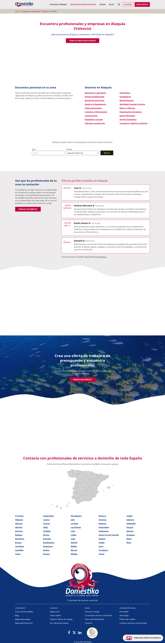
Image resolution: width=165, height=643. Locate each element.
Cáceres (46, 523)
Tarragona (103, 550)
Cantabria (19, 546)
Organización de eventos (131, 112)
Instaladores (125, 96)
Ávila (128, 542)
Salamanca (104, 531)
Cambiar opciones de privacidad (133, 623)
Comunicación (91, 115)
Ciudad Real (48, 516)
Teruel (101, 554)
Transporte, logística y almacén (134, 123)
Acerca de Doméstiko (24, 611)
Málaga (74, 554)
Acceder (128, 4)
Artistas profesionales (94, 96)
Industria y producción (95, 123)
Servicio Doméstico (128, 119)
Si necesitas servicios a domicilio (98, 615)
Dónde (69, 149)
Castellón (19, 550)
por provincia (100, 257)
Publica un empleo (28, 209)
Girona (46, 535)
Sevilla (101, 542)
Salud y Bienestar (127, 115)
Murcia (74, 550)
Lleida (73, 535)
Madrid (74, 542)
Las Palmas (76, 527)
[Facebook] (69, 632)
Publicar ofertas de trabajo (61, 619)
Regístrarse (142, 4)
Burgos (18, 542)
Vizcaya (129, 527)
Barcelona (19, 539)
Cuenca (46, 520)
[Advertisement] (81, 66)
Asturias (19, 531)
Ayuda (102, 4)
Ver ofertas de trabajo (59, 623)
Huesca (46, 554)
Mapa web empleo (23, 619)
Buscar (107, 153)
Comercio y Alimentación (96, 112)
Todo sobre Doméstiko (94, 619)
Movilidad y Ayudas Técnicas (132, 104)
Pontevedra (104, 527)
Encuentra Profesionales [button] (83, 4)
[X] (74, 632)
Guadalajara (48, 542)
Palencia (102, 523)
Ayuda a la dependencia (95, 104)
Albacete (19, 520)
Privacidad (124, 611)
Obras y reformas (127, 108)
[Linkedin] (79, 632)
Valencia (130, 520)
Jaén (73, 520)
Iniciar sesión (55, 615)
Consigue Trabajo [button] (58, 4)
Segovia (102, 539)
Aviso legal (124, 615)
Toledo (129, 516)
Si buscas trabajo (92, 611)
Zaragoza (130, 535)
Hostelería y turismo (94, 119)
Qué (33, 149)
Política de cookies (127, 619)
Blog (111, 4)
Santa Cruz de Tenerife (109, 535)
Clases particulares (93, 108)
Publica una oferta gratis (82, 40)
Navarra (102, 516)
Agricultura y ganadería (95, 93)
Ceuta (17, 554)
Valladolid (130, 523)
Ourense (102, 520)
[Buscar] (119, 4)
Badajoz (18, 535)
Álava (129, 539)
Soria (101, 546)
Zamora (129, 531)
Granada (47, 539)
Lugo (73, 539)
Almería (18, 527)
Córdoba (47, 531)
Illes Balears (76, 516)
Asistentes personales (94, 100)
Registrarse (55, 611)
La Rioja (74, 523)
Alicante (19, 523)
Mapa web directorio (24, 623)
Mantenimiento (127, 100)
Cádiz (45, 527)
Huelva (46, 550)
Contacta (88, 623)
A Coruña (19, 516)
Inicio (17, 11)
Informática (125, 93)
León (73, 531)
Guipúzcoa (48, 546)
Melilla (74, 546)
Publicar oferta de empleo (147, 638)
